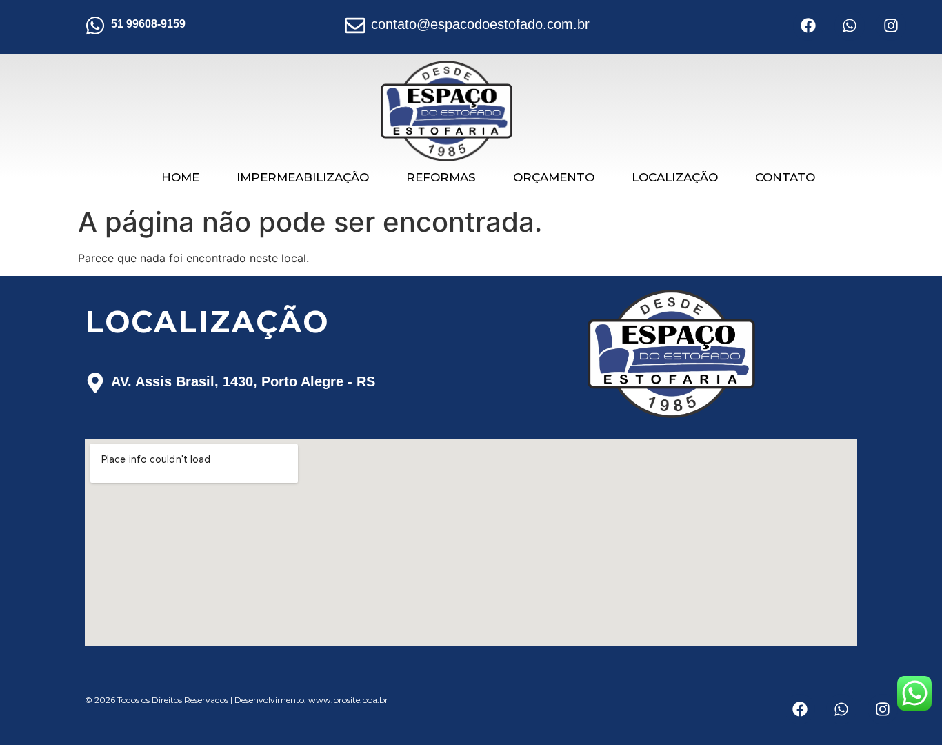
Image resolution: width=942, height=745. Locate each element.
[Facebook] (808, 25)
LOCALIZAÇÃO (675, 177)
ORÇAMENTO (553, 177)
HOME (180, 177)
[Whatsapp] (849, 25)
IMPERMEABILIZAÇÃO (303, 177)
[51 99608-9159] (95, 27)
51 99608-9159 (148, 24)
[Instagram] (891, 25)
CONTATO (785, 177)
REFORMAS (441, 177)
